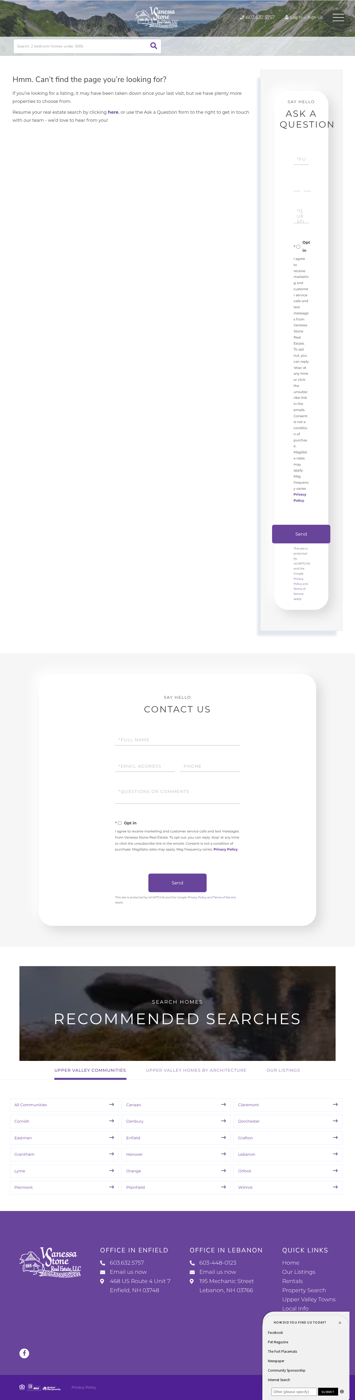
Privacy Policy (226, 849)
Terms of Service (224, 897)
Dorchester (249, 1121)
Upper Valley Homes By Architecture (196, 1070)
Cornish (21, 1121)
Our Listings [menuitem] (298, 1272)
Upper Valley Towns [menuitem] (309, 1299)
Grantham (24, 1154)
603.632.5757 (260, 17)
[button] (153, 46)
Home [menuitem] (290, 1263)
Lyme (19, 1170)
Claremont (248, 1104)
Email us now (128, 1272)
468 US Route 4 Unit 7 (140, 1286)
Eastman (23, 1137)
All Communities (30, 1104)
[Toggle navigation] (338, 17)
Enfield (133, 1137)
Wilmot (245, 1187)
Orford (244, 1170)
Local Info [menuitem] (295, 1308)
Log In (296, 17)
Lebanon (246, 1154)
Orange (133, 1170)
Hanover (134, 1154)
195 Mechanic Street (226, 1286)
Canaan (133, 1104)
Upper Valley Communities (90, 1070)
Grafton (245, 1137)
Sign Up (315, 17)
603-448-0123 (217, 1263)
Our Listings (283, 1070)
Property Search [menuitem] (304, 1290)
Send (301, 534)
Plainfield (135, 1187)
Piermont (23, 1187)
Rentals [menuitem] (292, 1281)
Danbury (134, 1121)
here (113, 112)
